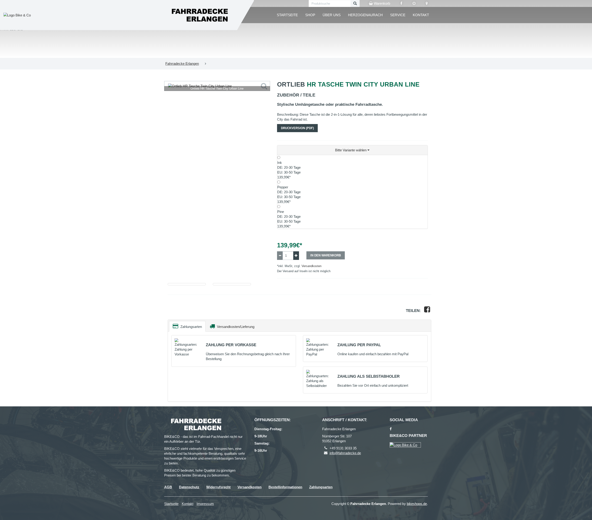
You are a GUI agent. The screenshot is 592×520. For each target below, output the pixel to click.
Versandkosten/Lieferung (235, 327)
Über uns (332, 15)
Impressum (205, 504)
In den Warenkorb (325, 255)
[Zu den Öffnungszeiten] (414, 3)
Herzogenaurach (365, 15)
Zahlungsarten (190, 327)
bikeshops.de (417, 504)
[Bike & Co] (405, 445)
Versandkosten (311, 266)
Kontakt (421, 15)
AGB (168, 487)
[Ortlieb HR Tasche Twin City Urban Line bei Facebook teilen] (427, 311)
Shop (310, 15)
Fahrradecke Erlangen (182, 63)
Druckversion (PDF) (297, 128)
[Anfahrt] (427, 3)
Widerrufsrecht (218, 487)
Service (397, 15)
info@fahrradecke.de (345, 453)
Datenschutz (189, 487)
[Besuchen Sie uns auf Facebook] (401, 3)
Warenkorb (381, 3)
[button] (352, 150)
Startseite (287, 15)
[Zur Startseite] (199, 15)
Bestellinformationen (285, 487)
